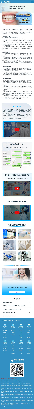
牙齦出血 (13, 346)
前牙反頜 (13, 330)
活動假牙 (21, 335)
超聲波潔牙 (21, 348)
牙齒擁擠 (13, 332)
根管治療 (29, 332)
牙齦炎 (13, 348)
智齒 (29, 330)
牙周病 (13, 350)
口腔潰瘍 (29, 337)
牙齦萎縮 (13, 353)
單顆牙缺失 (5, 330)
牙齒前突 (13, 334)
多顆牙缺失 (5, 334)
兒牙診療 (29, 353)
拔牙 (29, 334)
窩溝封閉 (29, 346)
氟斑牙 (21, 332)
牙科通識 (5, 350)
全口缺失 (5, 337)
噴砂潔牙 (21, 350)
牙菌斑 (21, 353)
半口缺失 (5, 335)
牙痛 (29, 335)
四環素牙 (21, 334)
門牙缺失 (5, 332)
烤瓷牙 (21, 330)
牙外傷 (29, 350)
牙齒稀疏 (13, 335)
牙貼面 (21, 337)
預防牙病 (5, 348)
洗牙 (21, 346)
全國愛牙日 (5, 346)
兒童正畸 (29, 348)
